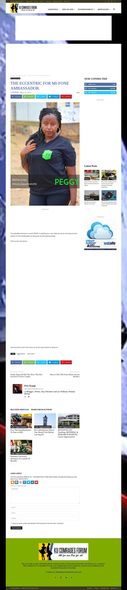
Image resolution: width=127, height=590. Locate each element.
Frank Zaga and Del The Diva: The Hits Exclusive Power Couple (26, 375)
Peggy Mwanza (21, 354)
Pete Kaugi (15, 92)
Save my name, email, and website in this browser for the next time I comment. (38, 523)
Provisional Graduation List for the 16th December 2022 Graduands (109, 203)
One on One (67, 9)
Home (12, 75)
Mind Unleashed (89, 198)
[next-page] (89, 210)
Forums (36, 1)
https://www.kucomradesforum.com (33, 389)
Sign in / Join (29, 1)
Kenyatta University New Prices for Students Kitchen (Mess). (91, 183)
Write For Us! (67, 1)
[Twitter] (115, 1)
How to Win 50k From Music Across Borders (65, 375)
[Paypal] (29, 397)
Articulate (103, 9)
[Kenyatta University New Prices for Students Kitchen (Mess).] (91, 175)
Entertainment (85, 9)
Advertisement (104, 588)
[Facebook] (105, 1)
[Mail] (111, 1)
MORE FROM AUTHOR (41, 409)
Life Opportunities (21, 75)
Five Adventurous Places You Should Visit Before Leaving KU (44, 432)
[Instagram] (108, 1)
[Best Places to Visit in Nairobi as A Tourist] (91, 195)
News (87, 179)
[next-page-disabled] (15, 465)
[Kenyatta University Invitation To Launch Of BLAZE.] (21, 447)
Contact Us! (48, 1)
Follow (112, 88)
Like (114, 84)
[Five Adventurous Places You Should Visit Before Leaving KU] (45, 420)
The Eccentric (31, 354)
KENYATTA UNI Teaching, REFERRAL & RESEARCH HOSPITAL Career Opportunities (68, 433)
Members (89, 588)
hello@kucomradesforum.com (68, 572)
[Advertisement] (63, 28)
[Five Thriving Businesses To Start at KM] (21, 420)
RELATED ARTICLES (20, 409)
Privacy (96, 588)
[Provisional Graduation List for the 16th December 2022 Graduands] (109, 195)
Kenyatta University (57, 1)
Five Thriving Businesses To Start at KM (21, 431)
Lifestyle (53, 9)
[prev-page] (12, 465)
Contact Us (113, 588)
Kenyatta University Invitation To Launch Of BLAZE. (20, 458)
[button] (114, 10)
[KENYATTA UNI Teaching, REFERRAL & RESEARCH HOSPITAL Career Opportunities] (69, 420)
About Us (41, 1)
